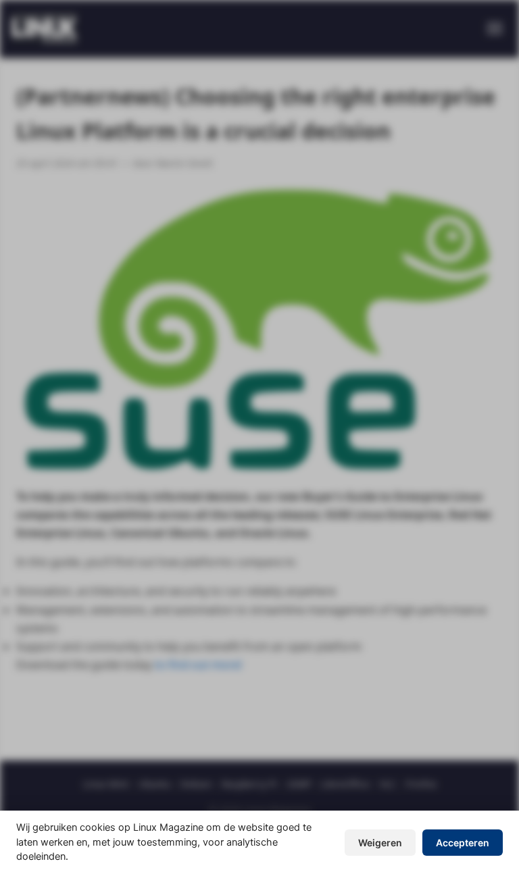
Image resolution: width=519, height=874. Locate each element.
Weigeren (380, 842)
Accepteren (462, 842)
